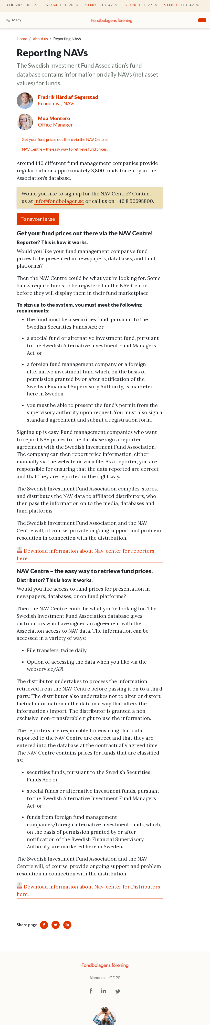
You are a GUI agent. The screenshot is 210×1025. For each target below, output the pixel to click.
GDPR (115, 977)
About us (97, 977)
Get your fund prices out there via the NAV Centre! (65, 139)
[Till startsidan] (112, 20)
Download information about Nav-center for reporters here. (85, 554)
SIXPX (141, 5)
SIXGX (62, 5)
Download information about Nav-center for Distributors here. (88, 890)
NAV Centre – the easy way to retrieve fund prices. (65, 149)
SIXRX (101, 5)
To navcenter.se (37, 219)
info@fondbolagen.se (59, 201)
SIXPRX (181, 5)
